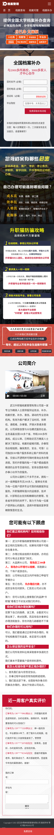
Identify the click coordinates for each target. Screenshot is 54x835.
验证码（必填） (26, 96)
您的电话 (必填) (14, 89)
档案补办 (47, 10)
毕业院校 (11, 103)
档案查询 (20, 10)
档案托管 (34, 10)
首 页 (6, 10)
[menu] (49, 4)
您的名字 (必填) (14, 82)
